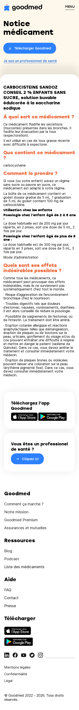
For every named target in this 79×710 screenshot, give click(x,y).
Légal (8, 681)
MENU (70, 6)
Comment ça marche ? (23, 504)
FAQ (7, 590)
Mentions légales (17, 667)
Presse (10, 606)
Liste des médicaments (24, 567)
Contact (11, 598)
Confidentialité (15, 674)
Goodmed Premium (21, 520)
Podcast (11, 559)
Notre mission (16, 512)
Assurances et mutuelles (25, 528)
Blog (8, 551)
